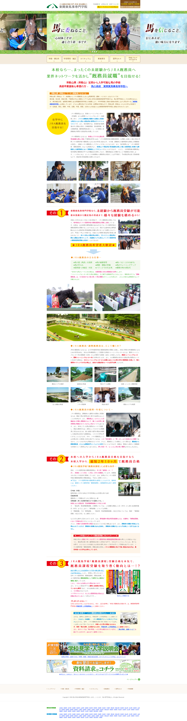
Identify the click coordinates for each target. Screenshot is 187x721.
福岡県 (69, 711)
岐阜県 (67, 709)
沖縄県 (100, 711)
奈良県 (101, 709)
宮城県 (73, 707)
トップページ (51, 689)
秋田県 (78, 707)
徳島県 (132, 709)
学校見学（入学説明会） (109, 627)
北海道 (61, 707)
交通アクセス (113, 4)
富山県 (126, 707)
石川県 (130, 707)
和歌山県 (106, 709)
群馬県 (95, 707)
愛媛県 (61, 711)
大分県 (86, 711)
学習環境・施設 (79, 689)
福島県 (86, 707)
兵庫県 (97, 709)
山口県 (128, 709)
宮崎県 (91, 711)
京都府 (88, 709)
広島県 (124, 709)
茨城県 (99, 707)
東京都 (112, 707)
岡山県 (120, 709)
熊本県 (82, 711)
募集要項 (106, 689)
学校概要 (95, 4)
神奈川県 (117, 707)
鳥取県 (111, 709)
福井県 (135, 707)
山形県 (82, 707)
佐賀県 (73, 711)
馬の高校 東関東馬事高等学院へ (109, 86)
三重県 (80, 709)
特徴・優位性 (65, 689)
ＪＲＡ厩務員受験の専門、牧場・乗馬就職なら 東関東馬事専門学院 (67, 5)
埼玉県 (103, 707)
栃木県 (91, 707)
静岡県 (71, 709)
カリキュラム (94, 689)
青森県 (65, 707)
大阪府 (93, 709)
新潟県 (122, 707)
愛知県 (76, 709)
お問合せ (103, 4)
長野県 (63, 709)
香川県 (137, 709)
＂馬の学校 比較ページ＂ (126, 629)
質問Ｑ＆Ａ (119, 689)
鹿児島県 (96, 711)
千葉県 (108, 707)
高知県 (65, 711)
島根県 (115, 709)
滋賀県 (84, 709)
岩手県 (69, 707)
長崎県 (78, 711)
